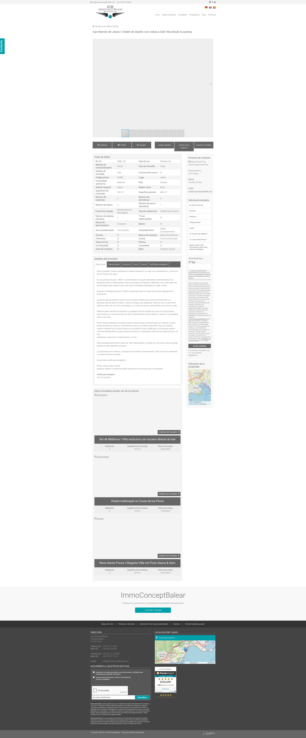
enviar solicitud (199, 346)
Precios (144, 264)
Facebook (102, 145)
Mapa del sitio (107, 624)
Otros (136, 264)
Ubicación (126, 264)
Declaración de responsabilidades (154, 624)
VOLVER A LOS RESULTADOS (106, 26)
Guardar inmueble (203, 145)
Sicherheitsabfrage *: (101, 684)
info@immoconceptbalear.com (103, 2)
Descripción (100, 264)
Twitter (123, 145)
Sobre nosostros (169, 15)
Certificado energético (159, 264)
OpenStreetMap (193, 404)
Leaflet (191, 402)
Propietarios (194, 15)
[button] (211, 84)
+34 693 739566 (125, 2)
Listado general (164, 145)
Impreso (176, 624)
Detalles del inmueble (168, 432)
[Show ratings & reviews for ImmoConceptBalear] (165, 692)
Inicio (157, 15)
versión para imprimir (184, 146)
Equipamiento (114, 264)
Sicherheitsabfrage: (195, 258)
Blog (204, 15)
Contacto (212, 15)
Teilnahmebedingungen (195, 624)
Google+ (142, 145)
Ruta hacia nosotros (166, 638)
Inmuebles (182, 15)
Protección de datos (126, 624)
